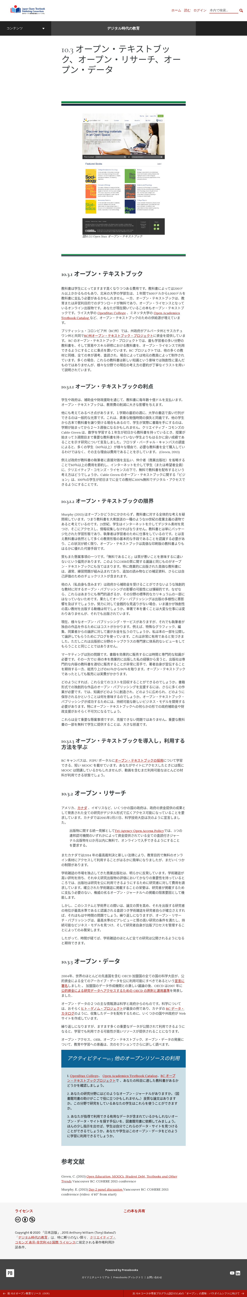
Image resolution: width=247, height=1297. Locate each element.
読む (187, 10)
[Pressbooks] (10, 1274)
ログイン (199, 10)
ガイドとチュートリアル (96, 1277)
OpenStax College (111, 313)
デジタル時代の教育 (123, 28)
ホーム (176, 10)
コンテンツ (15, 28)
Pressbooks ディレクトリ (128, 1277)
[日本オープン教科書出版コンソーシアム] (28, 10)
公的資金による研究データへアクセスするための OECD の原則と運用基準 (115, 991)
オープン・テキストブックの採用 (139, 760)
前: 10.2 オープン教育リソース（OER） (29, 1293)
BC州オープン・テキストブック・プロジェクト (118, 336)
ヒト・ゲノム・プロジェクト (102, 1009)
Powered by (121, 1270)
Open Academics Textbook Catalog (130, 1076)
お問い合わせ (154, 1277)
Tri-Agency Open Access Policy (139, 831)
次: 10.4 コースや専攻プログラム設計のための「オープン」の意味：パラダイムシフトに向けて (186, 1293)
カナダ (82, 808)
